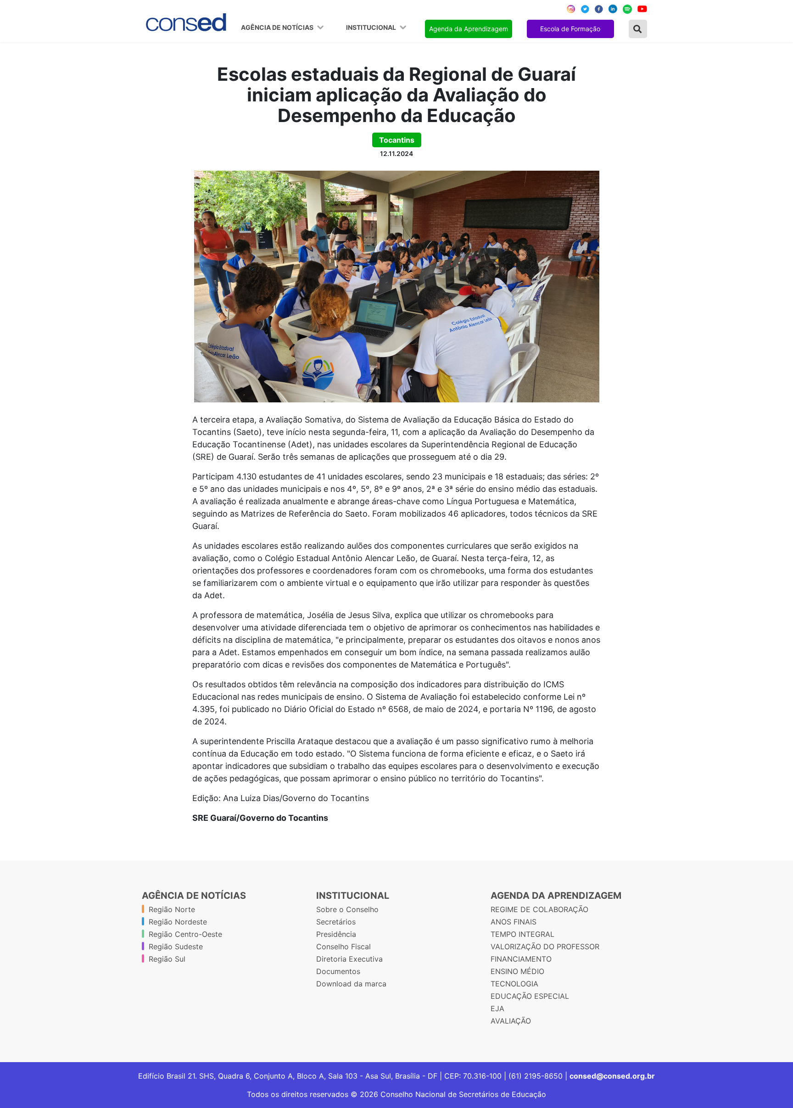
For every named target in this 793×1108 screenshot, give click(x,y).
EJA (497, 1008)
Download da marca (351, 983)
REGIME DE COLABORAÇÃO (539, 909)
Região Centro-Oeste (185, 934)
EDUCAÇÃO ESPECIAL (530, 996)
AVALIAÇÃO (511, 1020)
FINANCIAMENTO (521, 958)
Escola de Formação (570, 29)
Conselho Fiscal (343, 946)
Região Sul (167, 958)
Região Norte (172, 909)
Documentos (338, 971)
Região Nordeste (178, 921)
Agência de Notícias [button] (278, 27)
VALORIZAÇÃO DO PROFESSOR (545, 946)
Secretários (336, 921)
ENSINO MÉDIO (517, 971)
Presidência (336, 934)
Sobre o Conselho (347, 909)
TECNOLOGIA (514, 983)
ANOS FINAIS (513, 921)
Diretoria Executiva (349, 958)
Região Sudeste (176, 946)
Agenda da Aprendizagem (468, 29)
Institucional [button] (371, 27)
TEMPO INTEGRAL (522, 934)
